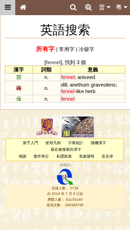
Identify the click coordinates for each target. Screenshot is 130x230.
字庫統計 (75, 143)
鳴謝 (22, 156)
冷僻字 (86, 49)
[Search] (73, 7)
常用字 (67, 49)
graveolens (103, 85)
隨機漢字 (98, 143)
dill (64, 85)
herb (90, 91)
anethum (79, 85)
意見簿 (107, 156)
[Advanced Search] (88, 7)
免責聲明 (86, 156)
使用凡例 (53, 143)
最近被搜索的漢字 (66, 149)
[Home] (23, 7)
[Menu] (7, 7)
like (80, 91)
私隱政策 (64, 156)
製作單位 (41, 156)
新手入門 (30, 143)
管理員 (65, 165)
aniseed (86, 77)
